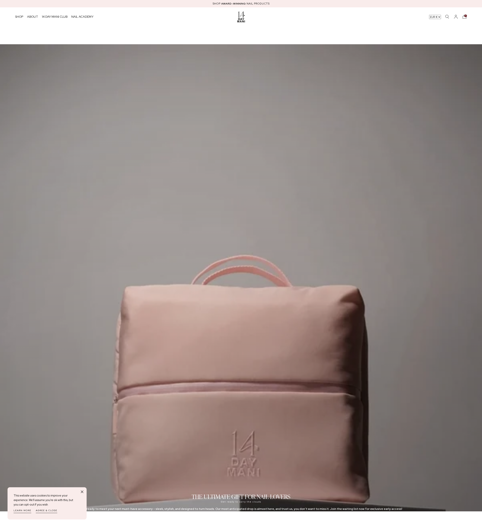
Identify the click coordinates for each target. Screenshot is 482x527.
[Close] (82, 491)
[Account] (455, 16)
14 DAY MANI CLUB (55, 17)
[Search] (447, 16)
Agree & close (46, 510)
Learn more (22, 510)
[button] (464, 16)
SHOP (19, 17)
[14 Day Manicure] (241, 16)
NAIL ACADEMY (82, 17)
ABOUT (32, 17)
